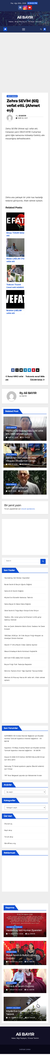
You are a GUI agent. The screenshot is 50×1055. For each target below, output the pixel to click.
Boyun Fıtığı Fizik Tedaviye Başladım (18, 664)
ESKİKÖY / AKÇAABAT (13, 1008)
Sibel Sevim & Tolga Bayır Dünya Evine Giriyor (21, 610)
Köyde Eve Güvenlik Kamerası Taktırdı (18, 597)
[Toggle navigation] (23, 29)
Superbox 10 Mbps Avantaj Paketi (17, 748)
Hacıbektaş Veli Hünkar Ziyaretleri (17, 578)
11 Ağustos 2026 (16, 934)
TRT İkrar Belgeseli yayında (14, 775)
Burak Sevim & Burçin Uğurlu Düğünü (18, 584)
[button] (41, 29)
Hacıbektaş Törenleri (14, 927)
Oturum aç (8, 824)
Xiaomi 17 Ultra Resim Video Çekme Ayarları (20, 645)
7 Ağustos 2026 (15, 962)
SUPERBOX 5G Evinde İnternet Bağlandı (19, 736)
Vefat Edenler (12, 96)
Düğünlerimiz (11, 952)
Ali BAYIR (25, 17)
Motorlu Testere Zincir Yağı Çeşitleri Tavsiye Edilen (23, 671)
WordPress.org (10, 843)
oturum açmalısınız (28, 509)
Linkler (28, 1049)
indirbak (22, 1049)
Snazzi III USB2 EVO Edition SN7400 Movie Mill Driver (24, 757)
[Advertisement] (25, 66)
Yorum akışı (8, 837)
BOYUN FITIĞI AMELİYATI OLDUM (17, 658)
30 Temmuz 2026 (15, 1018)
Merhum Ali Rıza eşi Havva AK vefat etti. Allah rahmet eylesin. (24, 432)
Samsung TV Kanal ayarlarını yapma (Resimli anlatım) (24, 766)
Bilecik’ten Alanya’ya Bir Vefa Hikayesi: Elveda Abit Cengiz (21, 459)
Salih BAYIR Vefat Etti (17, 487)
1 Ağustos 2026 (15, 990)
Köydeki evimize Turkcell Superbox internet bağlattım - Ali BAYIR (24, 738)
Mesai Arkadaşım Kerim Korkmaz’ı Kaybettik (20, 651)
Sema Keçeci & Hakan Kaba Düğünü (17, 604)
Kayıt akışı (8, 830)
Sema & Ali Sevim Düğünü (14, 591)
